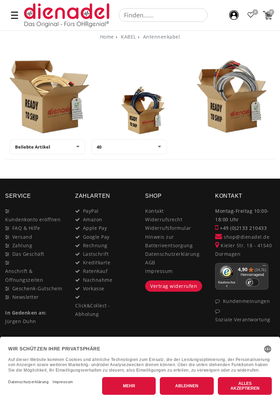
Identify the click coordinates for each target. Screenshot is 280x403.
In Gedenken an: (25, 312)
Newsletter (25, 297)
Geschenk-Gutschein (37, 288)
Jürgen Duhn (20, 321)
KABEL (128, 36)
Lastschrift (96, 254)
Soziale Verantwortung (242, 319)
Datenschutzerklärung (172, 254)
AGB (150, 262)
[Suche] (212, 15)
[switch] (252, 282)
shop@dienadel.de (245, 237)
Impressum (159, 271)
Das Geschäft (28, 254)
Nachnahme (98, 280)
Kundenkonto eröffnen (32, 219)
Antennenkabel (160, 36)
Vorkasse (93, 288)
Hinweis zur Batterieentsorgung (169, 241)
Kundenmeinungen (246, 301)
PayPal (91, 211)
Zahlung (22, 245)
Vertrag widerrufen (173, 286)
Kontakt (154, 211)
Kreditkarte (97, 262)
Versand (22, 237)
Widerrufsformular (168, 228)
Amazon (92, 219)
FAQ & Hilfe (26, 228)
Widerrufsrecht (163, 219)
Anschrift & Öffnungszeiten (24, 275)
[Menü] (264, 267)
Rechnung (95, 245)
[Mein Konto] (234, 15)
